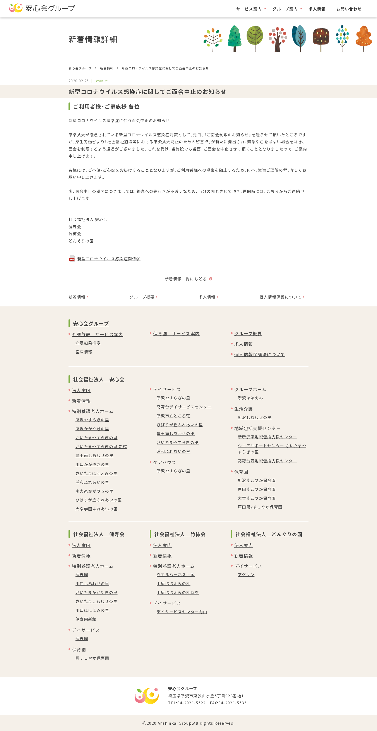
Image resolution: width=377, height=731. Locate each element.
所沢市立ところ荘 (173, 415)
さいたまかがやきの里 (96, 592)
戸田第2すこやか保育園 (260, 507)
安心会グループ (80, 68)
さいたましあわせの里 (96, 601)
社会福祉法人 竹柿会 (180, 534)
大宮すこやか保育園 (257, 498)
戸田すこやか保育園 (257, 489)
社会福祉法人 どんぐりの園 (268, 534)
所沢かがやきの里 (92, 428)
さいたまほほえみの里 (96, 473)
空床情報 (83, 351)
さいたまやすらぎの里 (96, 437)
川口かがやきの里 (92, 464)
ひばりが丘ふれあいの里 (98, 500)
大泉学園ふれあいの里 (96, 509)
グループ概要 (141, 297)
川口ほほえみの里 (92, 610)
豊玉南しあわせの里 (94, 455)
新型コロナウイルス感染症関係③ (109, 258)
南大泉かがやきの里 (94, 491)
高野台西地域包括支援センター (267, 460)
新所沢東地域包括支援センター (267, 436)
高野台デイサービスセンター (184, 407)
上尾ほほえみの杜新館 (178, 592)
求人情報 (316, 9)
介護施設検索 (88, 343)
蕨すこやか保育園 (92, 658)
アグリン (246, 574)
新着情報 (106, 68)
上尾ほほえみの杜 (173, 583)
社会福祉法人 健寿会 (99, 534)
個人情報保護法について (259, 354)
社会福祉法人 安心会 (99, 379)
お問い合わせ (349, 9)
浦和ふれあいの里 (92, 482)
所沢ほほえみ (250, 398)
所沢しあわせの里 (255, 417)
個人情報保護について (281, 297)
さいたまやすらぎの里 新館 (101, 446)
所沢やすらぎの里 (92, 419)
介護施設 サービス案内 (97, 334)
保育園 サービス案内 (176, 333)
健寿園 (81, 574)
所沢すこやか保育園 (257, 480)
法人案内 (81, 390)
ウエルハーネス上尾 (176, 574)
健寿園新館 (86, 619)
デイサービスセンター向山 (182, 611)
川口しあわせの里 (92, 583)
